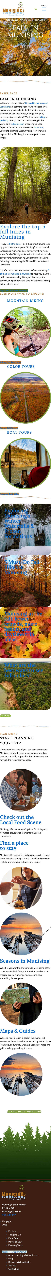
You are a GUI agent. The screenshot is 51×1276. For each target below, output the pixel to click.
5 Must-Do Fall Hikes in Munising (22, 567)
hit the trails (14, 243)
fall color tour (17, 124)
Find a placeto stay (14, 845)
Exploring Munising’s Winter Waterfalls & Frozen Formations (19, 523)
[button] (36, 9)
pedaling (4, 120)
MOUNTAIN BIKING (25, 300)
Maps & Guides (18, 1030)
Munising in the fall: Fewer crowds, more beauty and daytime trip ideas (23, 626)
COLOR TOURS (21, 366)
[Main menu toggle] (41, 9)
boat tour (39, 127)
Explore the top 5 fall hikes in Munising (23, 231)
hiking (42, 117)
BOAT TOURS (19, 432)
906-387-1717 (9, 1215)
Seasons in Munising (24, 961)
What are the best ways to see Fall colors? (23, 670)
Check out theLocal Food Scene (20, 820)
